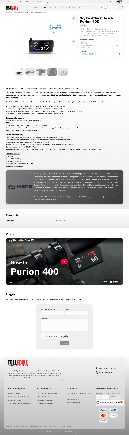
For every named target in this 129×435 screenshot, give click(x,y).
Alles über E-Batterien (45, 400)
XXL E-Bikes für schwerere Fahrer (20, 403)
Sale (80, 8)
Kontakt (112, 2)
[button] (74, 18)
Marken (47, 8)
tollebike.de (26, 378)
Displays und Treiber (20, 12)
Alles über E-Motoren (45, 403)
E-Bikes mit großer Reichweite (19, 397)
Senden (64, 343)
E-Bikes (36, 8)
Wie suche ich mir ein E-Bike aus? (49, 393)
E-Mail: (67, 309)
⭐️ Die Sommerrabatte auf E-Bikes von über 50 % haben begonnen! (29, 2)
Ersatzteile (70, 8)
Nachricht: (44, 318)
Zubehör (58, 8)
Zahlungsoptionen (73, 402)
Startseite (9, 12)
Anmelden (116, 397)
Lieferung (100, 2)
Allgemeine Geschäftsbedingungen (51, 432)
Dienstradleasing (73, 399)
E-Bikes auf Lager (14, 393)
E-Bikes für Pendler (15, 400)
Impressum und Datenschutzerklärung (70, 432)
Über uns (94, 2)
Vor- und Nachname (48, 309)
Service (106, 2)
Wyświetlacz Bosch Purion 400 (38, 12)
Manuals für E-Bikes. (44, 397)
